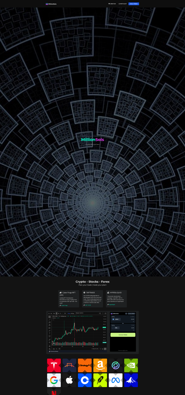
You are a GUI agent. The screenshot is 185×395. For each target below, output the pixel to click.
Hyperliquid (112, 304)
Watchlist (123, 3)
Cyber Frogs (64, 305)
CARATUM (113, 3)
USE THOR (88, 305)
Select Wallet (134, 4)
